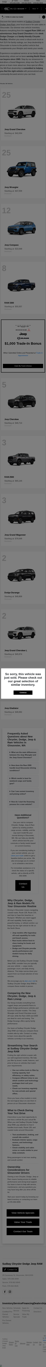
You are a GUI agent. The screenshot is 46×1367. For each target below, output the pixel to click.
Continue (23, 693)
